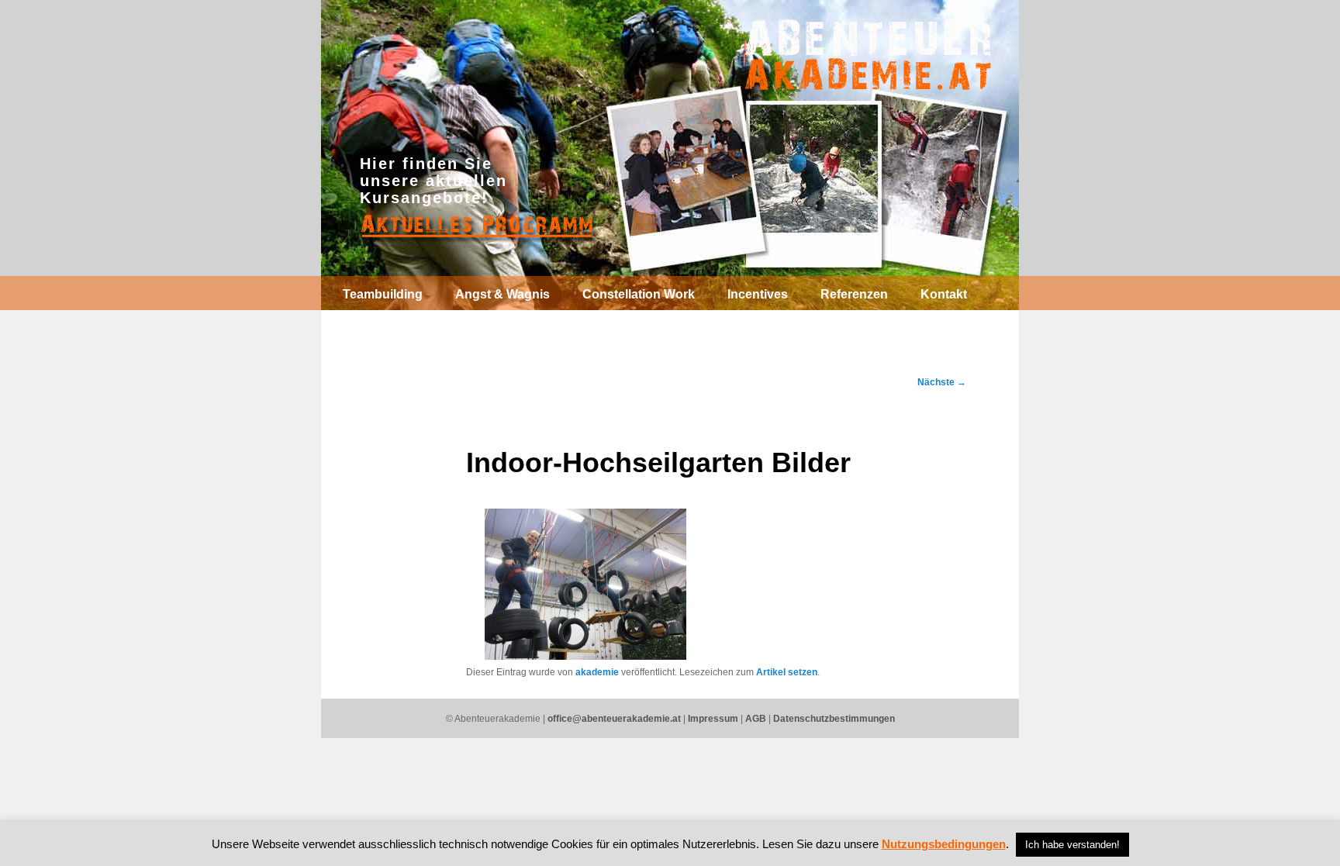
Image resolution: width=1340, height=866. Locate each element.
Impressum (713, 718)
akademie (597, 672)
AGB (755, 718)
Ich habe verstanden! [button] (1072, 844)
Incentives (757, 294)
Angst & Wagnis (502, 294)
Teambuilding (383, 294)
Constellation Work (638, 294)
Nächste (941, 382)
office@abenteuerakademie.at (614, 718)
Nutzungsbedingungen (944, 843)
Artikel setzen (786, 672)
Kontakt (943, 294)
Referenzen (854, 294)
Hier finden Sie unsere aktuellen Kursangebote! (433, 180)
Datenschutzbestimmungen (834, 718)
